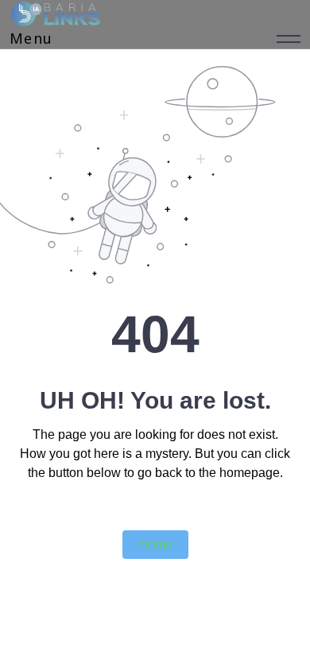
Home (155, 544)
